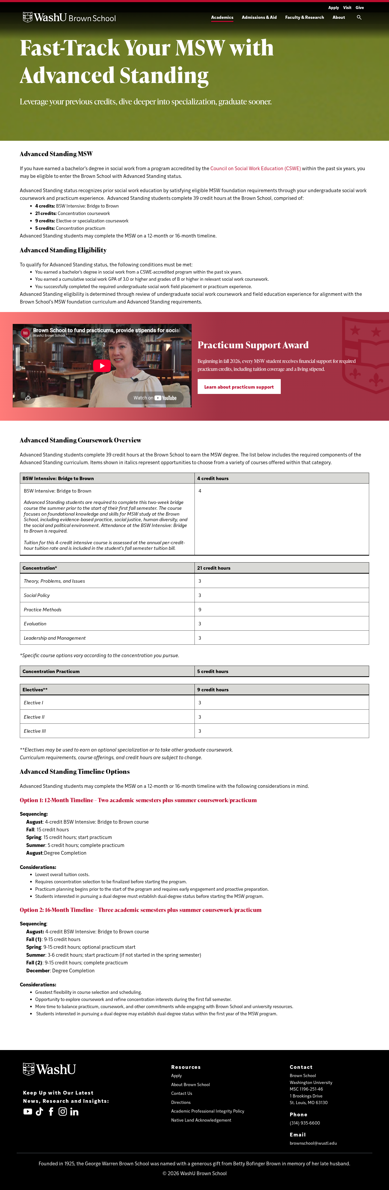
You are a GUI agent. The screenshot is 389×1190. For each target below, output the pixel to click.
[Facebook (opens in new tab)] (51, 1111)
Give (360, 7)
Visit (347, 7)
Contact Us (181, 1093)
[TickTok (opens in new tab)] (39, 1111)
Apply (333, 7)
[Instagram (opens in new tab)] (62, 1111)
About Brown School (190, 1084)
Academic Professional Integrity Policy (207, 1111)
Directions (181, 1102)
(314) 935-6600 (305, 1123)
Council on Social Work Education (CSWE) (255, 168)
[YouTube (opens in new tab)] (28, 1111)
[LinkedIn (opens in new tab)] (74, 1111)
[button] (359, 17)
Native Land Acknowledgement (201, 1120)
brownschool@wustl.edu (313, 1143)
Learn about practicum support (239, 386)
